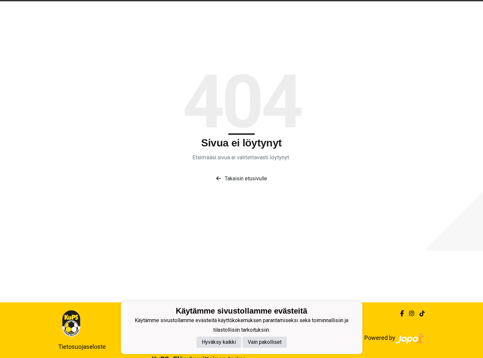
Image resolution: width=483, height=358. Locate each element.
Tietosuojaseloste (82, 346)
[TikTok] (419, 313)
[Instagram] (409, 313)
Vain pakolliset (265, 342)
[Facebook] (399, 313)
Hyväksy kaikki (219, 342)
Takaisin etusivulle (245, 178)
